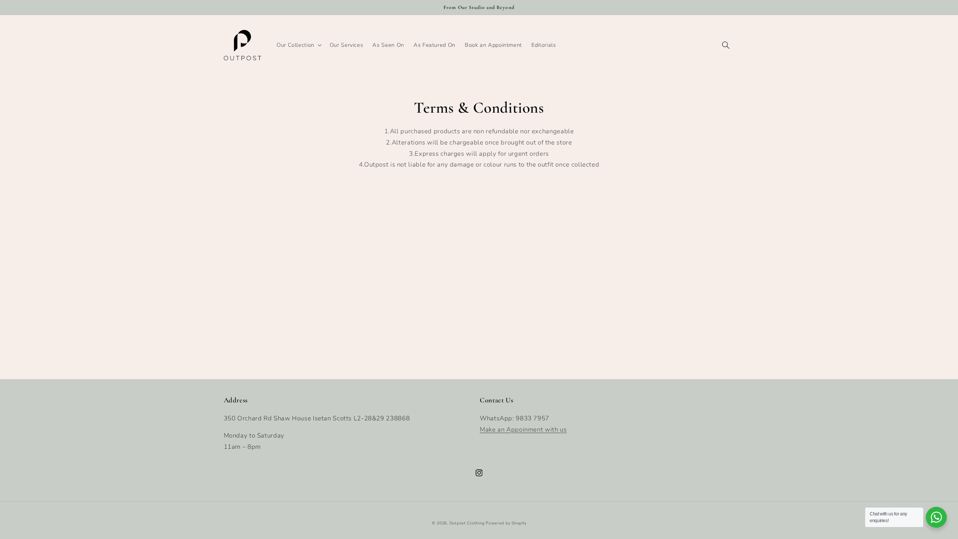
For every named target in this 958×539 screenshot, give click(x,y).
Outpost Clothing (467, 523)
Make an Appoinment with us (523, 429)
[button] (298, 45)
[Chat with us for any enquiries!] (936, 517)
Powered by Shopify (506, 523)
